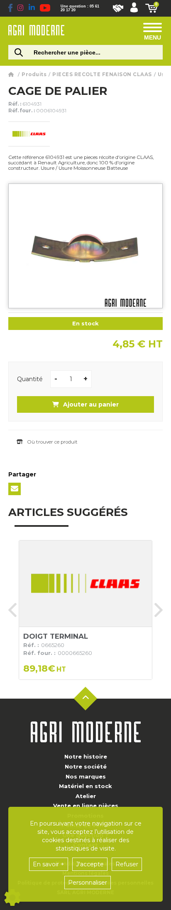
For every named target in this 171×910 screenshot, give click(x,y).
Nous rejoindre (118, 8)
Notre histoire (85, 756)
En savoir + (48, 864)
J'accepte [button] (90, 864)
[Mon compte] (134, 8)
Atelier (86, 796)
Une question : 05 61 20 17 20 (80, 8)
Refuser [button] (126, 864)
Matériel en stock (85, 786)
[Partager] (14, 489)
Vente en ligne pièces (85, 805)
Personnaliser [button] (87, 882)
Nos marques (86, 776)
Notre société (86, 766)
